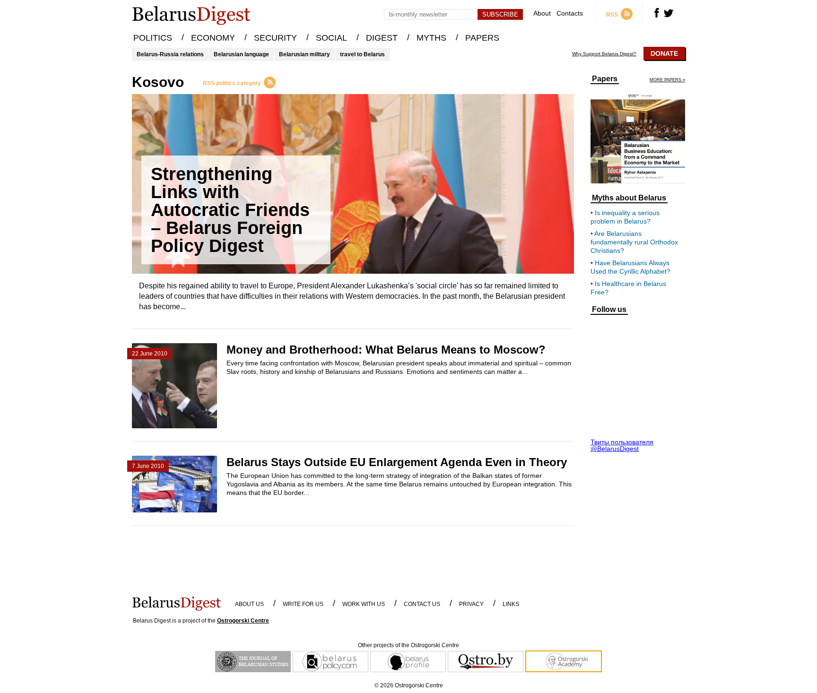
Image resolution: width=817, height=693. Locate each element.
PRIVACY (471, 604)
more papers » (667, 80)
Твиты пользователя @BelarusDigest (622, 445)
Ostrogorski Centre (243, 620)
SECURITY (275, 38)
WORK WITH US (363, 604)
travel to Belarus (362, 54)
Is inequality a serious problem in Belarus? (625, 217)
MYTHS (431, 38)
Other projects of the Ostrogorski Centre (408, 645)
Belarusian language (241, 54)
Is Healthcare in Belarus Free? (628, 288)
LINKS (511, 604)
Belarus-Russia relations (170, 54)
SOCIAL (331, 38)
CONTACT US (422, 604)
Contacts (569, 13)
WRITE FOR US (303, 604)
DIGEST (382, 38)
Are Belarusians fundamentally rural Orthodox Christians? (634, 242)
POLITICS (152, 38)
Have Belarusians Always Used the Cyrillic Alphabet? (630, 267)
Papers (604, 79)
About (542, 13)
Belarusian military (304, 54)
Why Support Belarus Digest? (604, 54)
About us (249, 604)
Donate (664, 53)
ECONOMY (213, 38)
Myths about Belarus (629, 198)
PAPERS (482, 38)
